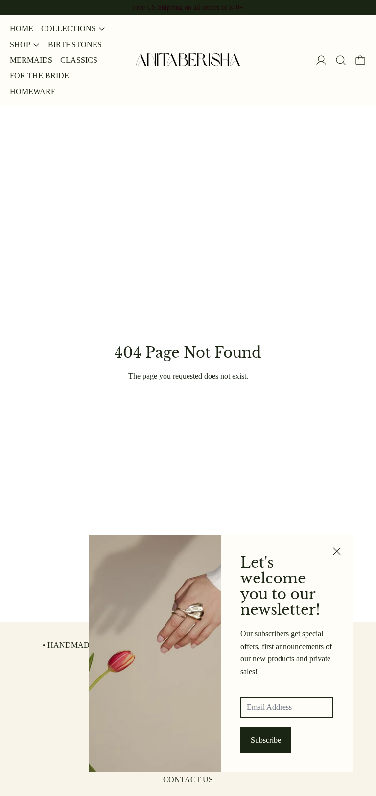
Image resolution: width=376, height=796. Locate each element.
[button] (341, 60)
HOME (21, 28)
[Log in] (321, 60)
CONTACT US (188, 779)
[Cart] (360, 60)
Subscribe (266, 740)
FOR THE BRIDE (39, 76)
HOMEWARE (33, 91)
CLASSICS (78, 60)
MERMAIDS (31, 60)
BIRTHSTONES (75, 44)
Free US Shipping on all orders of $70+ (188, 7)
